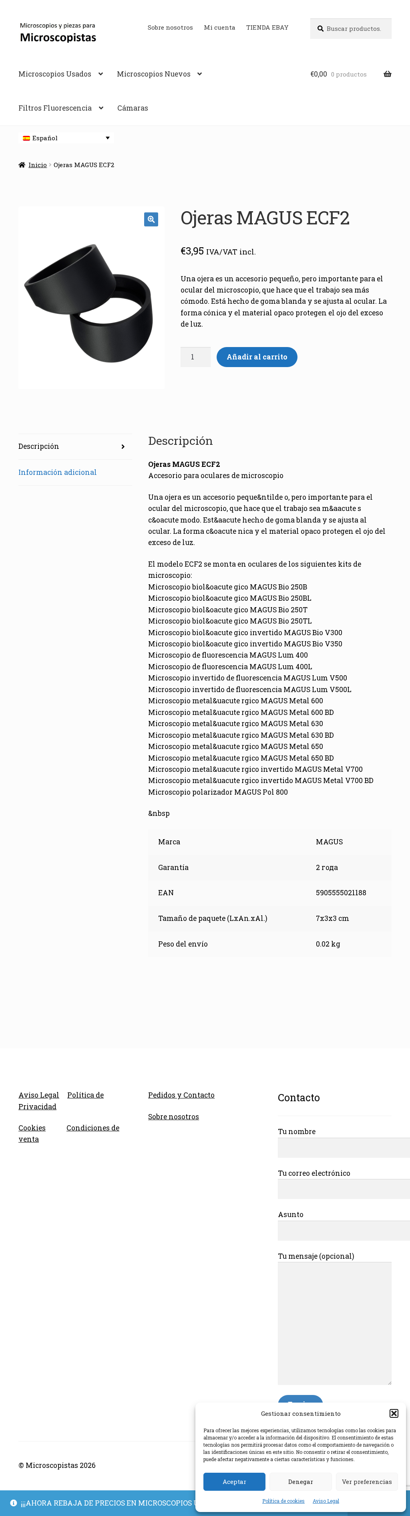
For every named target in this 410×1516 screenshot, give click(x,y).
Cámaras (132, 108)
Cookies (32, 1127)
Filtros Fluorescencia (55, 108)
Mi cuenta (219, 27)
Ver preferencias (367, 1482)
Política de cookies (283, 1501)
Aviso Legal (326, 1501)
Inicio (37, 165)
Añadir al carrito (257, 356)
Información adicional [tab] (57, 472)
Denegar (300, 1482)
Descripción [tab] (38, 446)
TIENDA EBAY (267, 27)
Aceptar (234, 1482)
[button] (394, 1413)
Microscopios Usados (54, 74)
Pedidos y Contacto (181, 1095)
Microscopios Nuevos (154, 74)
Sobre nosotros (170, 27)
